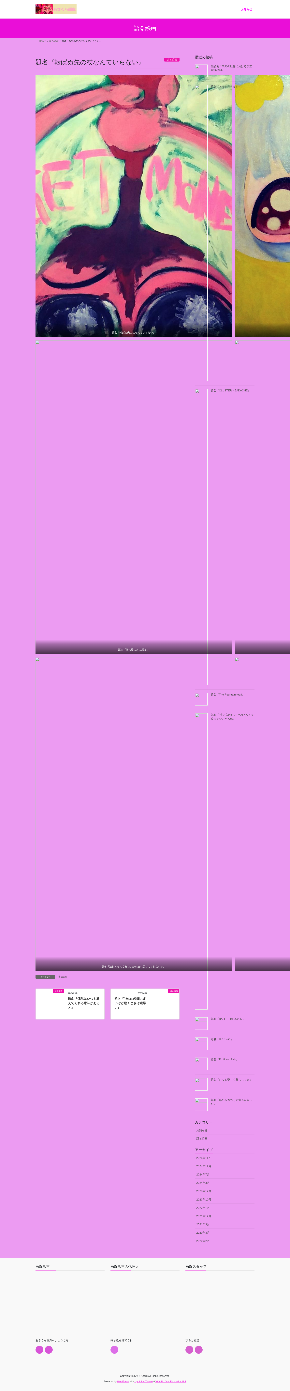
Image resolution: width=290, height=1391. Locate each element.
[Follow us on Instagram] (49, 1350)
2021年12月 (203, 1216)
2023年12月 (203, 1191)
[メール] (39, 1350)
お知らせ (201, 1130)
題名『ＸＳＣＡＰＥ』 (224, 86)
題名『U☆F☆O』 (222, 1039)
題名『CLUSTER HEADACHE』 (230, 390)
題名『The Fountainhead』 (228, 694)
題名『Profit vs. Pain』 (225, 1059)
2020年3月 (203, 1232)
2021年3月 (203, 1224)
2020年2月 (203, 1241)
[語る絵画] (50, 1003)
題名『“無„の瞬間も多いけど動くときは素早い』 (130, 1003)
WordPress (123, 1381)
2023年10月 (203, 1199)
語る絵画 (62, 976)
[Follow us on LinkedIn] (114, 1350)
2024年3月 (203, 1182)
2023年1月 (203, 1207)
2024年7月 (203, 1174)
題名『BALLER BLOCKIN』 (228, 1018)
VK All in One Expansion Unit (170, 1381)
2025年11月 (203, 1157)
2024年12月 (203, 1166)
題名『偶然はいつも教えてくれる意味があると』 (84, 1003)
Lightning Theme (144, 1381)
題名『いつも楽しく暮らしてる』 (231, 1079)
